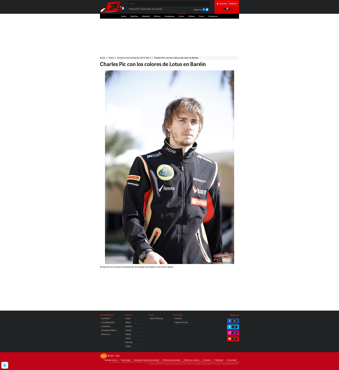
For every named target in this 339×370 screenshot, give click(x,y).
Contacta (207, 360)
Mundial (146, 16)
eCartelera (105, 326)
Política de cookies (191, 360)
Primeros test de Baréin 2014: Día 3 (134, 58)
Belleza (129, 326)
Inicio (123, 16)
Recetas (129, 342)
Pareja (128, 330)
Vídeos (191, 16)
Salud (128, 338)
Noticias (134, 16)
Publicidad (219, 360)
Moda (128, 322)
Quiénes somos (110, 360)
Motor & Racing (156, 318)
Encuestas (213, 16)
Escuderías (169, 16)
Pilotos (157, 16)
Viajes (128, 346)
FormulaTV (106, 318)
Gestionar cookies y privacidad (146, 360)
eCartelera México (109, 330)
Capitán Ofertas (181, 322)
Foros (201, 16)
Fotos (181, 16)
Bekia (128, 318)
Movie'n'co (105, 334)
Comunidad (232, 360)
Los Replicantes (108, 322)
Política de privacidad (171, 360)
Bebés (128, 334)
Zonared (178, 318)
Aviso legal (125, 360)
